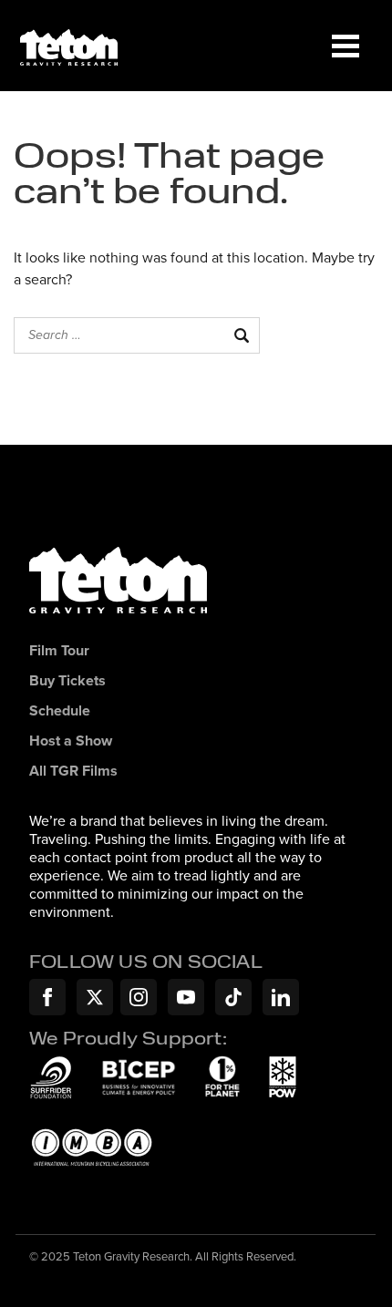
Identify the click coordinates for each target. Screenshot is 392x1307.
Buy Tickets (67, 681)
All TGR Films (73, 771)
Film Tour (59, 651)
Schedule (59, 711)
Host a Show (70, 741)
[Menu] (345, 45)
